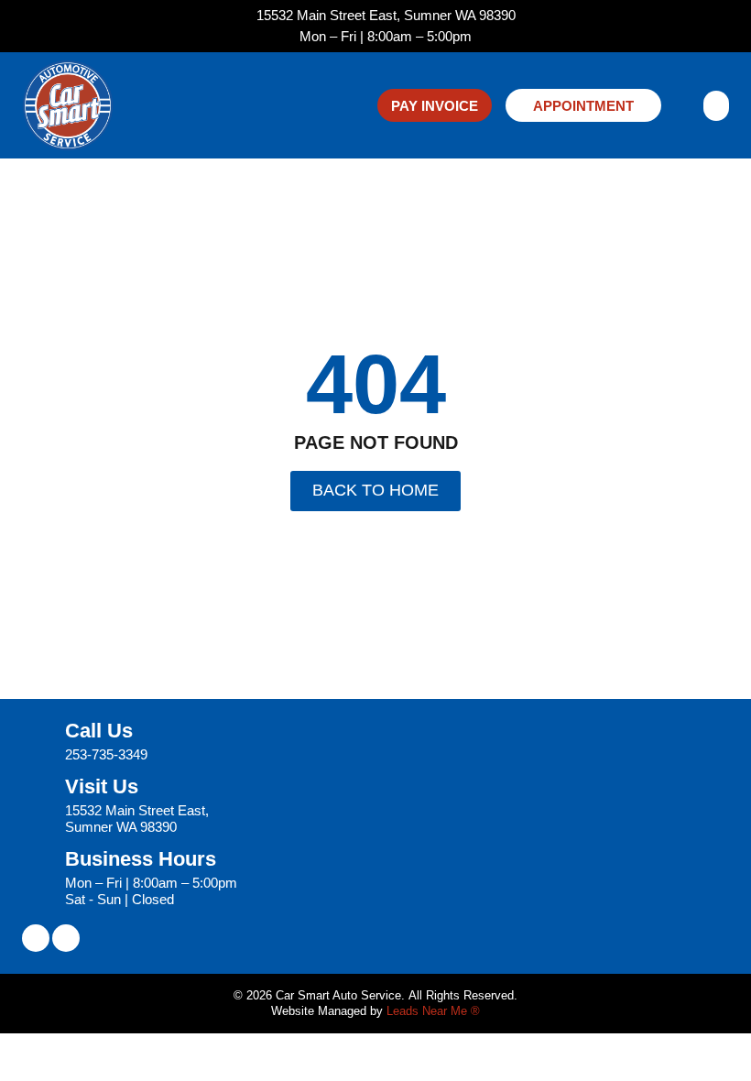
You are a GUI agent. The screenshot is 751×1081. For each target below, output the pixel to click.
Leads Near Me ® (433, 1011)
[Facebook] (35, 938)
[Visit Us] (36, 806)
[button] (716, 106)
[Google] (66, 938)
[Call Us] (36, 742)
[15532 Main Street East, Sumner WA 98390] (243, 16)
